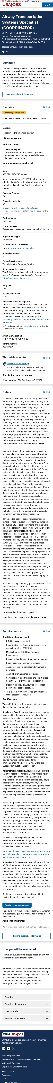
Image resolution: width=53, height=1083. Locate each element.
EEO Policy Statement (11, 1056)
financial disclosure (29, 326)
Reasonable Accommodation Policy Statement (22, 1059)
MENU (48, 5)
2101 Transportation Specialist (20, 248)
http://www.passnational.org (16, 278)
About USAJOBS (9, 1071)
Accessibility (7, 1075)
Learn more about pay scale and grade (21, 208)
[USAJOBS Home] (12, 4)
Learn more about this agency (19, 94)
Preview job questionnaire (17, 905)
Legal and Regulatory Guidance (15, 1067)
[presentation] (27, 138)
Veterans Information (11, 1063)
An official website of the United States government (23, 1)
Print (7, 51)
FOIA (4, 1079)
